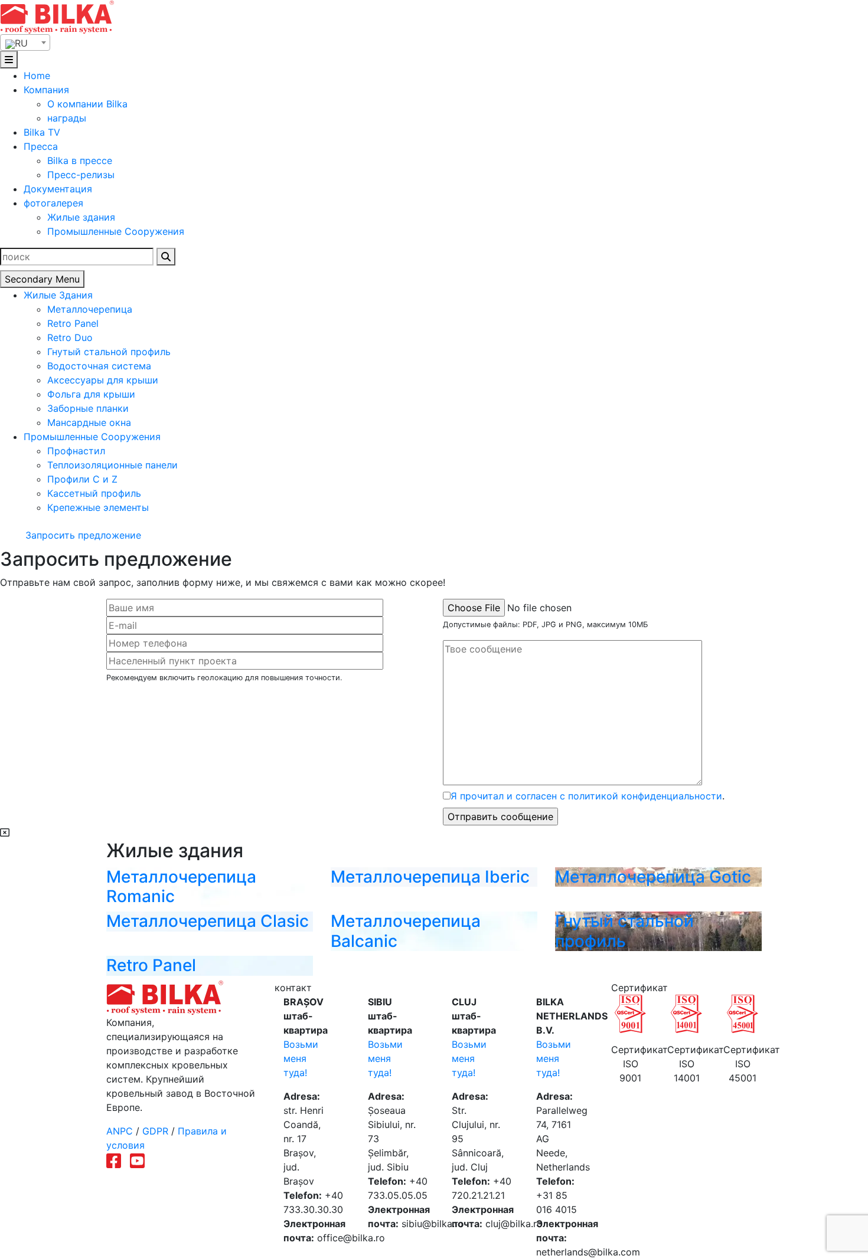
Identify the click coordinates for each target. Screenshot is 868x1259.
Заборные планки (88, 408)
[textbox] (25, 43)
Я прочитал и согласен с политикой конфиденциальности (586, 796)
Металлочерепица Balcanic (406, 931)
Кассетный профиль (94, 493)
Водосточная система (99, 366)
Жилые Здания (58, 295)
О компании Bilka (87, 104)
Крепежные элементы (98, 507)
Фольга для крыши (91, 394)
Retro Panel (73, 323)
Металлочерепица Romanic (181, 887)
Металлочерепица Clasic (207, 921)
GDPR (155, 1131)
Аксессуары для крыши (102, 380)
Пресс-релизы (81, 175)
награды (66, 118)
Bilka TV (42, 132)
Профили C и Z (82, 479)
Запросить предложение (81, 535)
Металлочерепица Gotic (653, 877)
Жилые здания (81, 217)
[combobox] (25, 42)
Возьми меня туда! (300, 1058)
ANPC (119, 1131)
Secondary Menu (42, 279)
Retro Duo (70, 337)
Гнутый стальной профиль (109, 352)
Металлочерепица (89, 309)
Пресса (41, 146)
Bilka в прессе (79, 160)
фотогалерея (53, 203)
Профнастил (76, 451)
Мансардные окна (89, 422)
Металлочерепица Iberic (430, 877)
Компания (46, 90)
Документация (58, 189)
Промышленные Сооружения (115, 231)
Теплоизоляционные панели (112, 465)
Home (37, 75)
